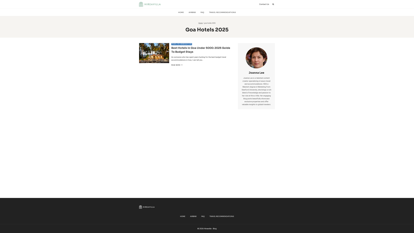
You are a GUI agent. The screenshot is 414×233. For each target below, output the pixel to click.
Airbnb (192, 12)
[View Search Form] (273, 4)
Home (181, 12)
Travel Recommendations (222, 12)
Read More (177, 65)
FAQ (202, 12)
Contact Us (264, 4)
